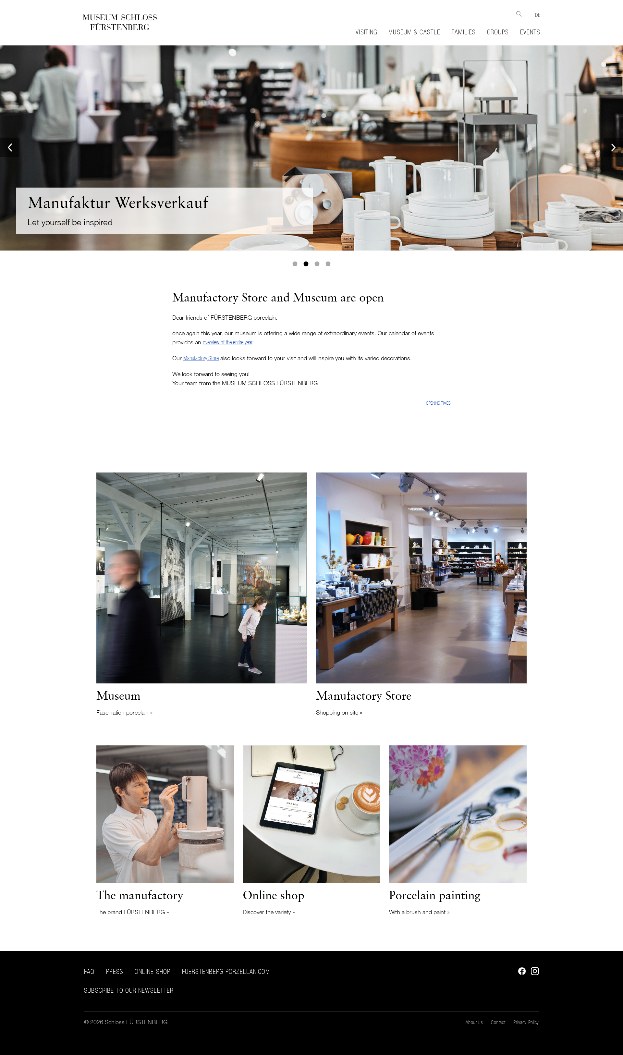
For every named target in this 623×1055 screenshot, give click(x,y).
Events (530, 32)
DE (537, 15)
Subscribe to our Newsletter (129, 991)
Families (464, 32)
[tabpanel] (311, 148)
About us (474, 1022)
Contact (498, 1022)
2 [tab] (306, 264)
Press (115, 971)
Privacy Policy (526, 1022)
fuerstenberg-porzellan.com (226, 971)
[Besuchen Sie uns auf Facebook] (520, 973)
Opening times (438, 403)
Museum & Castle (414, 32)
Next (613, 147)
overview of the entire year (227, 342)
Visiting (366, 32)
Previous (9, 147)
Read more (202, 594)
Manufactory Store (201, 358)
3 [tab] (317, 264)
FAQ (89, 971)
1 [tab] (295, 264)
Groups (498, 32)
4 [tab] (328, 264)
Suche (518, 13)
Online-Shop (152, 971)
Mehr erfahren (311, 148)
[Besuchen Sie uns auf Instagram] (533, 973)
